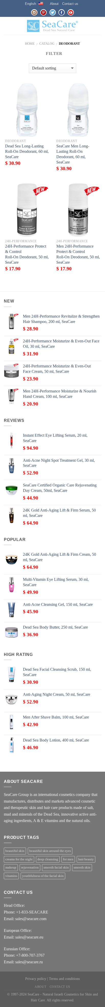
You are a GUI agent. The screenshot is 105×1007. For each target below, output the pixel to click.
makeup (10, 867)
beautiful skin (14, 851)
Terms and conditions (64, 979)
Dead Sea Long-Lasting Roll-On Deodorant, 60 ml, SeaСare (27, 151)
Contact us (70, 4)
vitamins (11, 876)
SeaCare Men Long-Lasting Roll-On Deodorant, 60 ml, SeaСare (72, 154)
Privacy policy (35, 979)
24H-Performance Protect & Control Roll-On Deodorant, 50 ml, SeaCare (27, 254)
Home (30, 43)
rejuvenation (30, 867)
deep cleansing (47, 859)
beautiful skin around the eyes (50, 851)
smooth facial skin (56, 867)
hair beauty (86, 859)
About (54, 4)
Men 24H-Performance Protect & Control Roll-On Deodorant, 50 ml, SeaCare (78, 254)
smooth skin (82, 867)
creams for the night (19, 859)
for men (68, 859)
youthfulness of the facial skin (43, 876)
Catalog (46, 43)
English (30, 4)
